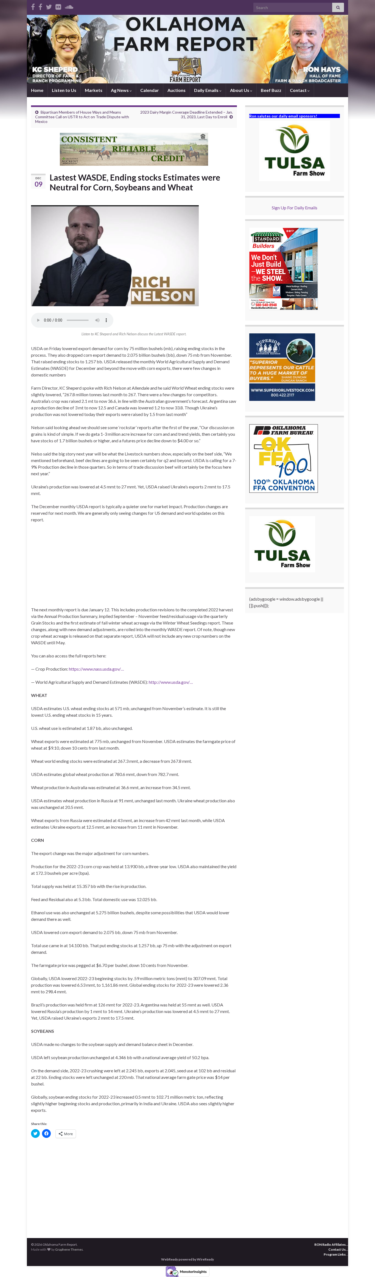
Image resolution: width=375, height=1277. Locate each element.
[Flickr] (58, 6)
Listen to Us (64, 90)
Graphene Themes (69, 1249)
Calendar (149, 90)
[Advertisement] (134, 568)
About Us (240, 90)
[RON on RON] (49, 6)
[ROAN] (33, 6)
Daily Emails (206, 90)
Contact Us (337, 1249)
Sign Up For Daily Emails (294, 207)
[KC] (40, 6)
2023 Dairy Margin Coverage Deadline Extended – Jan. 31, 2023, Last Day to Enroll (186, 114)
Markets (93, 90)
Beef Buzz (271, 90)
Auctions (176, 90)
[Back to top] (363, 1265)
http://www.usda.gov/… (171, 682)
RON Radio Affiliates (330, 1244)
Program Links (335, 1254)
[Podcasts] (69, 6)
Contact (298, 90)
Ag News (120, 90)
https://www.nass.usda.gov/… (96, 668)
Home (37, 90)
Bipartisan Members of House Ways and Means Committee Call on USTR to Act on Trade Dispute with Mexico (82, 117)
